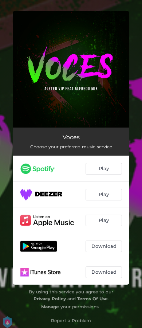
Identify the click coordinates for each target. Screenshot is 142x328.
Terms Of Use (92, 298)
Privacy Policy (49, 298)
